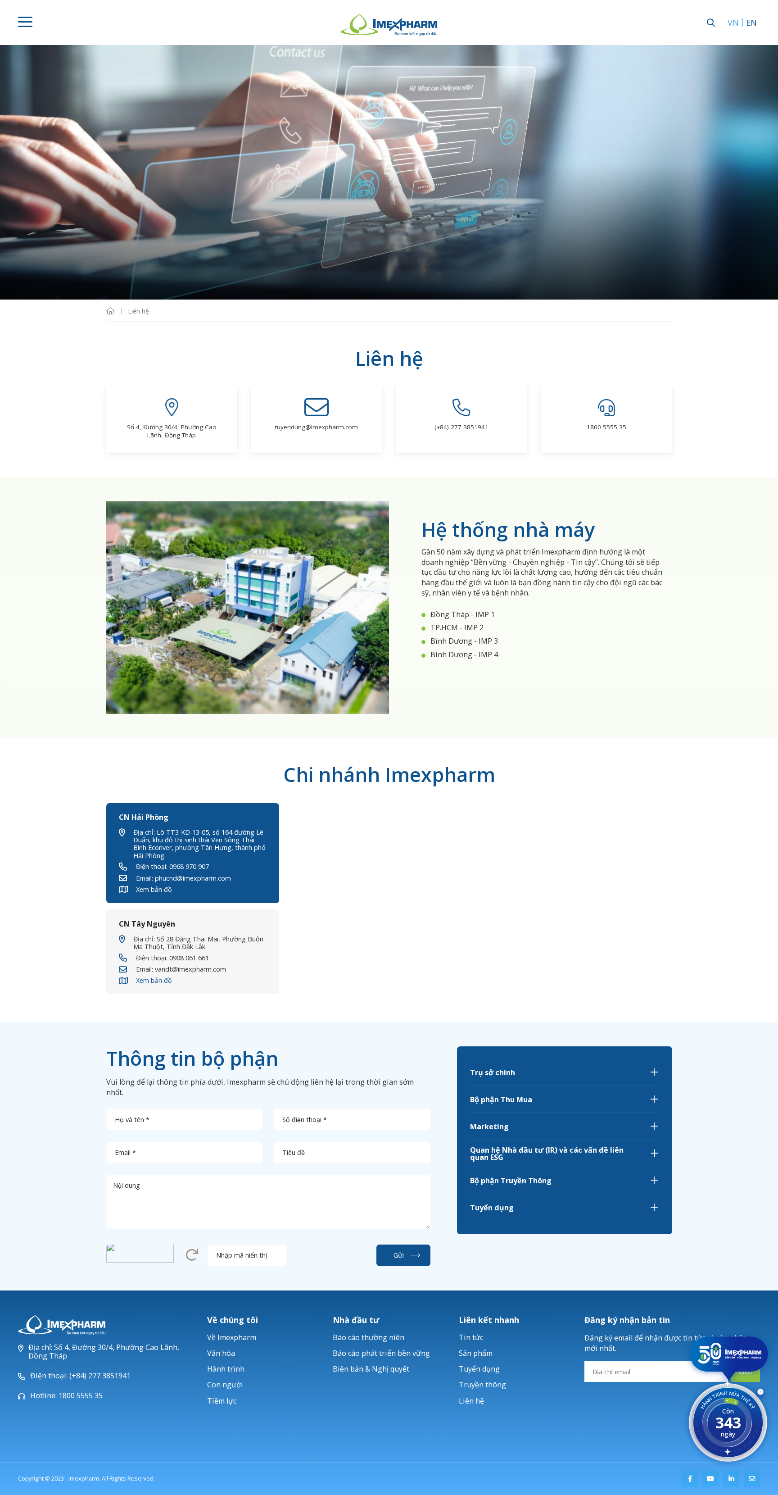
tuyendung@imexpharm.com (316, 427)
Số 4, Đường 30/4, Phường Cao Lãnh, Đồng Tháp (172, 431)
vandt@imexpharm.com (190, 969)
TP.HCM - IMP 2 (457, 627)
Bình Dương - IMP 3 (464, 641)
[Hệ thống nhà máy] (247, 607)
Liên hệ (471, 1401)
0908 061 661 (189, 958)
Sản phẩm (476, 1353)
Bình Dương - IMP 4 (464, 654)
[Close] (760, 1394)
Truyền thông (482, 1385)
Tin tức (471, 1337)
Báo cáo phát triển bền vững (381, 1353)
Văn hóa (221, 1353)
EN (751, 22)
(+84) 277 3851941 (461, 427)
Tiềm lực (221, 1401)
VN (733, 22)
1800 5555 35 (606, 427)
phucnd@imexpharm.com (193, 878)
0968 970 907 (189, 866)
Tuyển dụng (479, 1369)
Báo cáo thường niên (368, 1337)
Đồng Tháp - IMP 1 (462, 614)
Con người (225, 1385)
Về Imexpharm (231, 1337)
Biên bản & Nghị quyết (371, 1369)
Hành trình (225, 1369)
